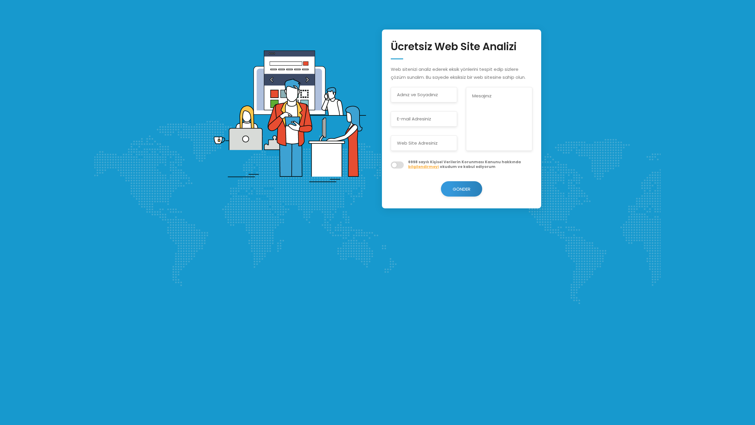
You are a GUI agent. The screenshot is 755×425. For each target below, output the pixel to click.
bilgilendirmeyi (423, 166)
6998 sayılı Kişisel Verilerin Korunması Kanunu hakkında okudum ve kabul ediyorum (464, 164)
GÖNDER (461, 189)
